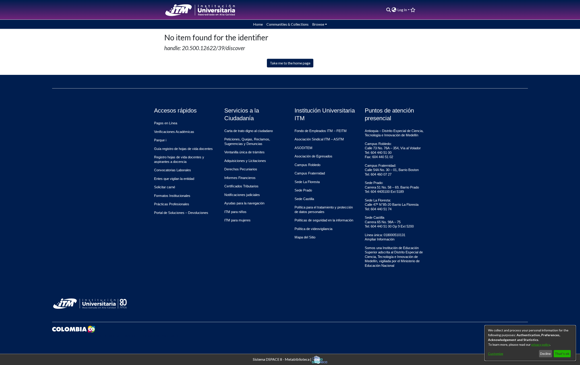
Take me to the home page (290, 63)
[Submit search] (388, 9)
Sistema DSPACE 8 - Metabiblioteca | (282, 359)
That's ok (562, 353)
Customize (495, 353)
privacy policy (540, 344)
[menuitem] (394, 9)
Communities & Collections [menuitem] (287, 24)
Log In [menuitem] (402, 9)
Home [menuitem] (258, 24)
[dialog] (530, 343)
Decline (545, 353)
